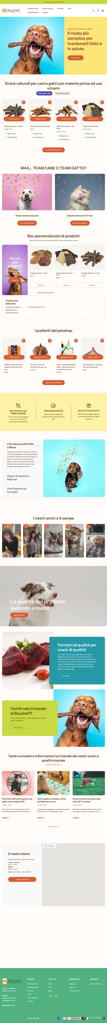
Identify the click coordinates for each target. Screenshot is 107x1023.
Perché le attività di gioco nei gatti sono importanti (17, 800)
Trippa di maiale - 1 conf (38, 273)
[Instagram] (56, 996)
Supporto (72, 984)
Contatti (45, 12)
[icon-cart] (102, 10)
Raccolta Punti (33, 12)
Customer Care (74, 991)
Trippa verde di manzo (91, 126)
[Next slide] (101, 2)
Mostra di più (53, 826)
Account (72, 987)
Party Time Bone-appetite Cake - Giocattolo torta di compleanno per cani (66, 367)
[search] (93, 10)
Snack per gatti (47, 8)
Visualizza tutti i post (52, 764)
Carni (69, 8)
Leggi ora (5, 817)
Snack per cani (33, 8)
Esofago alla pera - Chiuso (13, 126)
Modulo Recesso (96, 984)
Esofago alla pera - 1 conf (90, 273)
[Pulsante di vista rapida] (23, 102)
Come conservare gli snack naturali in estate (87, 800)
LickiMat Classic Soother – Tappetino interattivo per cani (13, 367)
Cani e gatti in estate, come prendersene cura (51, 800)
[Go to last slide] (6, 2)
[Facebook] (50, 996)
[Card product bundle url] (40, 257)
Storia (50, 984)
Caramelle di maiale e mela (40, 126)
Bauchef (36, 1018)
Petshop (60, 8)
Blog (50, 991)
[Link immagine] (27, 192)
